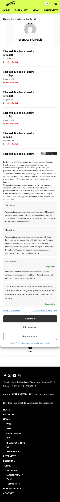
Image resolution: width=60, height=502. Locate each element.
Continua (30, 318)
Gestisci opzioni (30, 336)
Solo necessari (30, 327)
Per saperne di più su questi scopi (44, 310)
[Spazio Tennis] (11, 3)
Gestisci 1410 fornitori (11, 310)
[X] (9, 375)
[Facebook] (5, 375)
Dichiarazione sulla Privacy (32, 343)
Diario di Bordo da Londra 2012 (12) (18, 93)
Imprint (47, 343)
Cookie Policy (15, 343)
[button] (40, 3)
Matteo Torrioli (12, 62)
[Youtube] (30, 349)
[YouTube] (14, 375)
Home (6, 19)
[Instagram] (19, 375)
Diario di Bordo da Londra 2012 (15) (18, 73)
